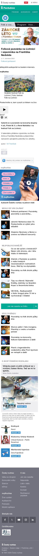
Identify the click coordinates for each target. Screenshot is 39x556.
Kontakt (23, 490)
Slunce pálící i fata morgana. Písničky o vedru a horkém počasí (24, 329)
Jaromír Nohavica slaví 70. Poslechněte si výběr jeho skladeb (23, 224)
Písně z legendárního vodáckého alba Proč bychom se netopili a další (24, 350)
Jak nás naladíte (26, 477)
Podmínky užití (27, 548)
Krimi (5, 179)
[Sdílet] (6, 117)
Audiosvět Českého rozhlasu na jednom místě (17, 203)
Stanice (5, 483)
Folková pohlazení (8, 61)
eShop (4, 487)
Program (15, 12)
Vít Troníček (11, 144)
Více (31, 24)
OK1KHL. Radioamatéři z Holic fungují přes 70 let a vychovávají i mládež (23, 293)
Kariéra (23, 487)
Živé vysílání (7, 193)
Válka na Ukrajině (8, 477)
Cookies (5, 548)
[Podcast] (2, 117)
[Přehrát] (4, 110)
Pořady (6, 188)
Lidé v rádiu (25, 483)
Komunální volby (8, 480)
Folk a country (8, 24)
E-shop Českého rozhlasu (15, 361)
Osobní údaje (15, 548)
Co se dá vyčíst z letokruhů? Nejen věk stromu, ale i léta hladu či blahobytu (24, 251)
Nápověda (24, 480)
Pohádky (6, 183)
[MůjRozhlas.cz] (4, 72)
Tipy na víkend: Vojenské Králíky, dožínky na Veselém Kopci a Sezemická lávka (23, 283)
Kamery (35, 12)
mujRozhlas (6, 168)
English (4, 550)
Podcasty (6, 504)
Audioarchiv (25, 12)
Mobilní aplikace (8, 507)
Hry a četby (7, 174)
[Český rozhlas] (8, 2)
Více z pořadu (9, 314)
